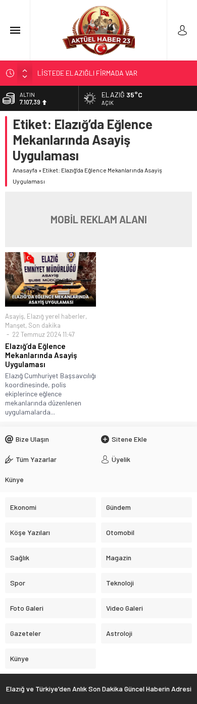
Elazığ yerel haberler (56, 316)
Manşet (15, 325)
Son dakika (44, 325)
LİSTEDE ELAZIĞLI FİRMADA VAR (87, 73)
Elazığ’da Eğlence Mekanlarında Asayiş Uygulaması (41, 355)
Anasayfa (25, 169)
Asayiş (14, 316)
